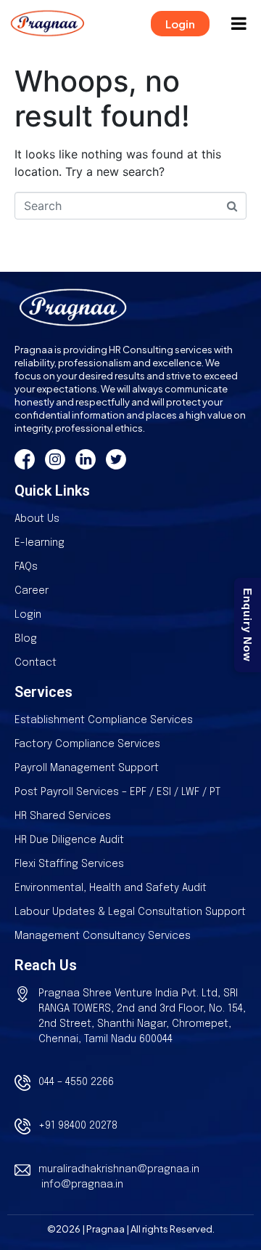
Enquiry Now (247, 625)
